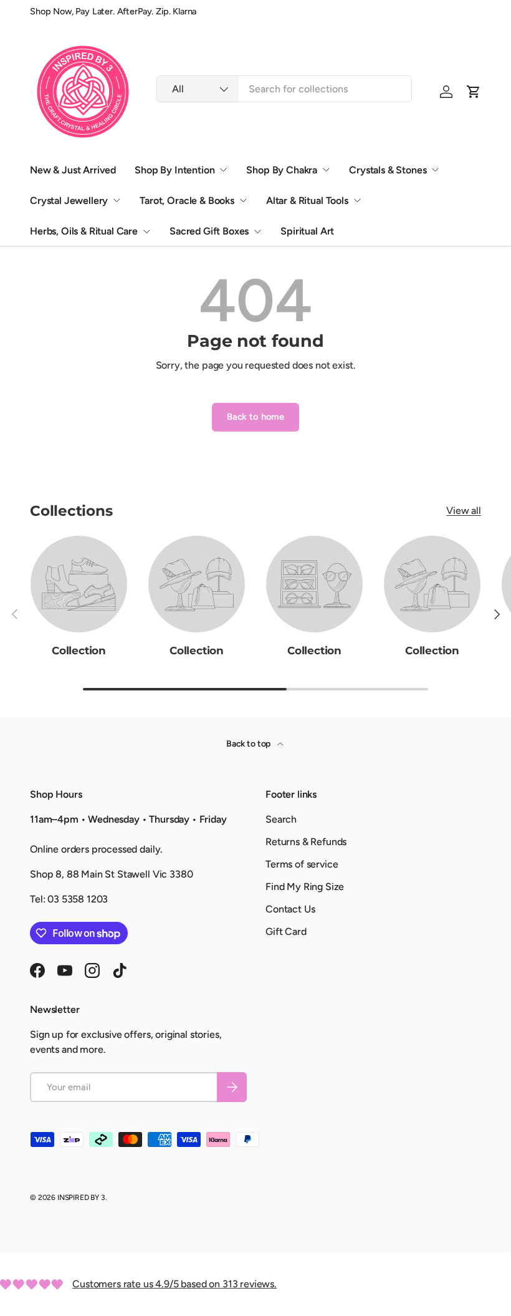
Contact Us (290, 909)
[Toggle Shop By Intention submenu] (223, 169)
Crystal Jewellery (69, 200)
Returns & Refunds (305, 842)
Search (281, 819)
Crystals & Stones (387, 170)
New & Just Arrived (73, 170)
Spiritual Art (307, 231)
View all (463, 510)
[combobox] (284, 89)
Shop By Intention (174, 170)
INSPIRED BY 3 (81, 1197)
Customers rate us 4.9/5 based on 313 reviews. (174, 1284)
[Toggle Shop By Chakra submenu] (325, 169)
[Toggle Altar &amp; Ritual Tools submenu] (357, 200)
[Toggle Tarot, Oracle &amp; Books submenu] (243, 200)
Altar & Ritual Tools (307, 200)
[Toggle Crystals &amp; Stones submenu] (434, 169)
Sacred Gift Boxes (209, 231)
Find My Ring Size (304, 887)
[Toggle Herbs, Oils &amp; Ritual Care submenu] (146, 231)
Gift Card (286, 931)
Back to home (255, 416)
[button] (473, 91)
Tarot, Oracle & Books (187, 200)
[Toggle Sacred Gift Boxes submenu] (257, 231)
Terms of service (301, 864)
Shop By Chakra (281, 170)
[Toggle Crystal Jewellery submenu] (116, 200)
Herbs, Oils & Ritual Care (84, 231)
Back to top (249, 743)
